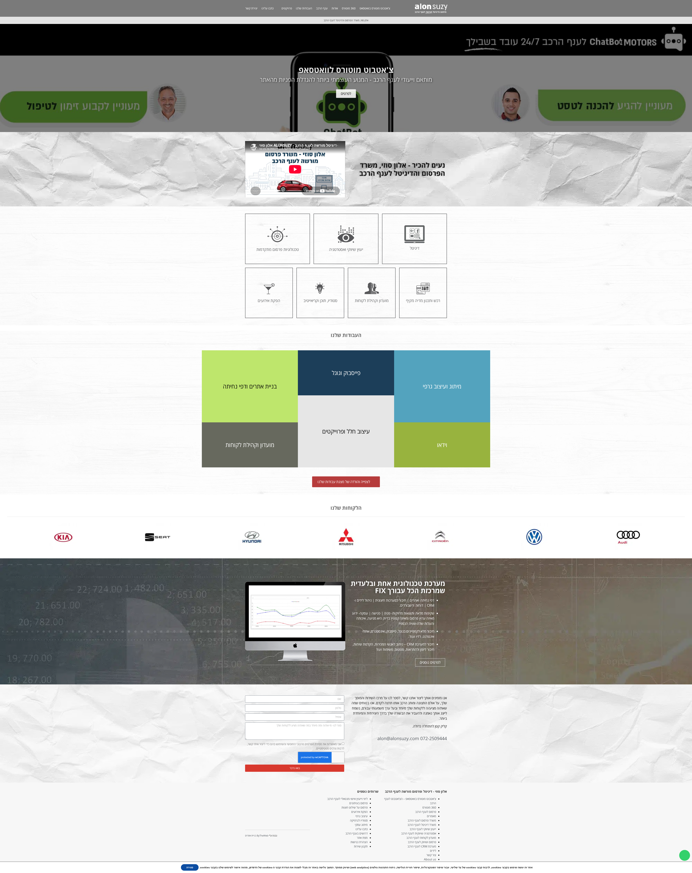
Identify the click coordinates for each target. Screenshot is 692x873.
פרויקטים (286, 8)
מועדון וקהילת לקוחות (249, 445)
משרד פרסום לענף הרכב (422, 820)
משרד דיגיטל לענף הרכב (421, 825)
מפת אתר (362, 838)
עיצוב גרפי (361, 816)
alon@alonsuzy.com (398, 738)
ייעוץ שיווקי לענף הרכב (423, 829)
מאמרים (431, 816)
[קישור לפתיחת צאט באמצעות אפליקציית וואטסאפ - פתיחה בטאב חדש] (684, 855)
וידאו (442, 445)
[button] (688, 78)
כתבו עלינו (267, 8)
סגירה (189, 867)
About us (430, 859)
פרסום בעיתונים (358, 803)
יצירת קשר (251, 8)
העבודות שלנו (304, 8)
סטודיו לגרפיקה (359, 820)
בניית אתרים (250, 835)
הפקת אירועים (359, 812)
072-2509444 (433, 738)
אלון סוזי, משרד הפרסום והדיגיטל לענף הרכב (346, 20)
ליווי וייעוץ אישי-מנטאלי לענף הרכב (347, 799)
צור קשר (431, 855)
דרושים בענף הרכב (356, 833)
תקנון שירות (361, 846)
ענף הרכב (322, 8)
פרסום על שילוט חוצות (354, 807)
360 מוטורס (349, 8)
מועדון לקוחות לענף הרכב (421, 838)
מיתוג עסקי (361, 825)
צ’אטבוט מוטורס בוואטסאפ (375, 8)
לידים (433, 851)
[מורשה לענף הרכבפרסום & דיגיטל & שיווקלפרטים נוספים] (346, 78)
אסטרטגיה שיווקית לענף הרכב (418, 833)
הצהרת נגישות (359, 842)
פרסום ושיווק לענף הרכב (422, 842)
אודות (335, 8)
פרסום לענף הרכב (425, 812)
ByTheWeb (262, 835)
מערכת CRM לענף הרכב (421, 846)
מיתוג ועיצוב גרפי (442, 386)
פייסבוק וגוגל (346, 373)
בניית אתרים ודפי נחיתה (250, 386)
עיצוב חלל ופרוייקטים (346, 431)
